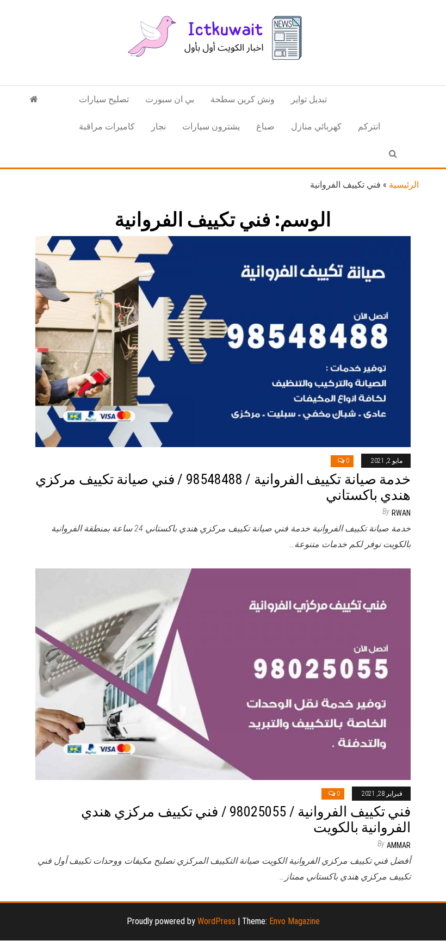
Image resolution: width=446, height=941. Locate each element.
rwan (401, 513)
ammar (399, 845)
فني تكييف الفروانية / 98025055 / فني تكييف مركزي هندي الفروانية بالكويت (246, 819)
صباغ (265, 126)
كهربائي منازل (316, 126)
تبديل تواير (309, 99)
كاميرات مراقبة (107, 126)
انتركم (369, 126)
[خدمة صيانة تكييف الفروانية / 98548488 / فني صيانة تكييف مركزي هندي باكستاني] (223, 341)
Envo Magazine (294, 921)
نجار (158, 126)
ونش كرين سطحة (242, 99)
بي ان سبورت (169, 99)
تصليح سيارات (104, 99)
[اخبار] (34, 99)
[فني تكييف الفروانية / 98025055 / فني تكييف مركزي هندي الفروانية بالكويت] (223, 673)
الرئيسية (404, 184)
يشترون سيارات (211, 126)
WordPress (216, 921)
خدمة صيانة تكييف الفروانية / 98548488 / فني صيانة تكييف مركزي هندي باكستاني (223, 487)
